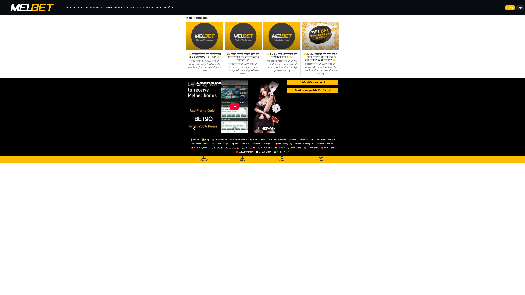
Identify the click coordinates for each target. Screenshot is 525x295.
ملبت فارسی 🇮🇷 (248, 148)
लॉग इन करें (204, 160)
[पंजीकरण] (243, 157)
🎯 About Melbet (220, 139)
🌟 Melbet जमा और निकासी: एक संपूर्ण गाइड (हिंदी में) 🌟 (281, 55)
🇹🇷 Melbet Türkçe (325, 144)
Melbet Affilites (143, 7)
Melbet (68, 7)
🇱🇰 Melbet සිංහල (311, 148)
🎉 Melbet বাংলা (294, 148)
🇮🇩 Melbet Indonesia (298, 139)
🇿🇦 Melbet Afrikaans (277, 139)
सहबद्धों (321, 160)
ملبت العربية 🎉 (232, 148)
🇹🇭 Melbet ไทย (327, 148)
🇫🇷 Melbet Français (221, 144)
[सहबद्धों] (321, 157)
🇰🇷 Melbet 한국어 (281, 152)
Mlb (157, 7)
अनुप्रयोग (282, 160)
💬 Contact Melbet (238, 139)
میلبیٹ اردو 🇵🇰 (217, 148)
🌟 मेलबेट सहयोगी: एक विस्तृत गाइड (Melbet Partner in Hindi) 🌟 (205, 55)
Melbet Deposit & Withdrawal (120, 7)
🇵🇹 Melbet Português (263, 144)
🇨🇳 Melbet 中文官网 (244, 152)
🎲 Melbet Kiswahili (241, 144)
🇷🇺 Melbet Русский (200, 148)
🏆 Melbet (194, 139)
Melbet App (82, 7)
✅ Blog (205, 139)
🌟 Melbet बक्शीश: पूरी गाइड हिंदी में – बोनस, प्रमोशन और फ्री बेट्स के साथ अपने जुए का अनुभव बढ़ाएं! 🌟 (320, 57)
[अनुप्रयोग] (282, 157)
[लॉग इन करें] (204, 157)
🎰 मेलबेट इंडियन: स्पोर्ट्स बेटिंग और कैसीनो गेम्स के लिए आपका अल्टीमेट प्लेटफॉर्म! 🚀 (243, 57)
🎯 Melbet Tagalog (284, 144)
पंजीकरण (243, 160)
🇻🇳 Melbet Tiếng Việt (304, 144)
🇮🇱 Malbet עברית (257, 139)
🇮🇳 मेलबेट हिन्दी (280, 148)
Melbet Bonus (96, 7)
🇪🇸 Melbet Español (200, 144)
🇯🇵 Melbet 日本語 (263, 152)
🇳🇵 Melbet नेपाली (265, 148)
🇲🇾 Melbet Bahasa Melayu (323, 139)
